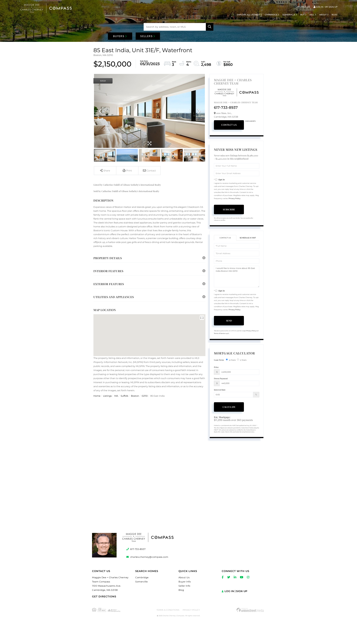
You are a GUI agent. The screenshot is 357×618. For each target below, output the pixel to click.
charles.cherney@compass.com (149, 557)
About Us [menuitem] (184, 577)
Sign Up (333, 7)
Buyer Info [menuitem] (184, 581)
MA (116, 396)
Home (96, 396)
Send (229, 320)
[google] (178, 491)
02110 (145, 396)
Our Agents (250, 121)
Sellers (147, 36)
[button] (209, 27)
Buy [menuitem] (302, 14)
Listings (107, 396)
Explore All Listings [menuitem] (248, 14)
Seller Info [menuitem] (184, 586)
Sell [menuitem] (312, 14)
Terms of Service (219, 333)
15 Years (243, 360)
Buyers (119, 36)
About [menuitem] (323, 14)
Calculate (229, 406)
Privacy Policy (234, 198)
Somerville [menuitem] (288, 14)
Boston (135, 396)
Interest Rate (219, 389)
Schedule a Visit (248, 238)
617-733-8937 (226, 107)
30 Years (232, 360)
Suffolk (124, 396)
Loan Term (219, 360)
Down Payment (221, 378)
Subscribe (229, 209)
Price (216, 367)
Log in (319, 7)
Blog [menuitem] (334, 14)
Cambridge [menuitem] (271, 14)
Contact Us (303, 6)
